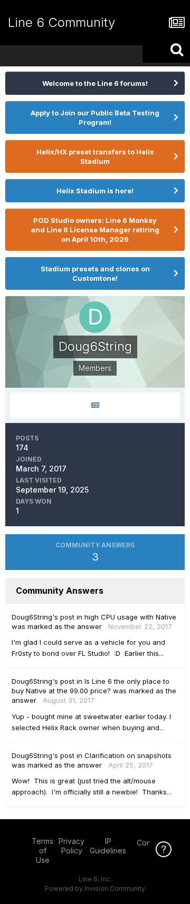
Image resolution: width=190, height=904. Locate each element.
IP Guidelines (108, 846)
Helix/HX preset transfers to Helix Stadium (95, 156)
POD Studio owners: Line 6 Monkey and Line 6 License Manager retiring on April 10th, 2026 (95, 229)
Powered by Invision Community (95, 888)
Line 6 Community (61, 22)
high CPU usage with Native (130, 617)
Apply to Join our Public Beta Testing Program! (95, 117)
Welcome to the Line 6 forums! (95, 83)
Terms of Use (42, 850)
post (67, 617)
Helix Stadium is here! (95, 190)
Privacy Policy (71, 846)
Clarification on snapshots (128, 755)
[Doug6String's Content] (95, 405)
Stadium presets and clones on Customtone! (95, 273)
